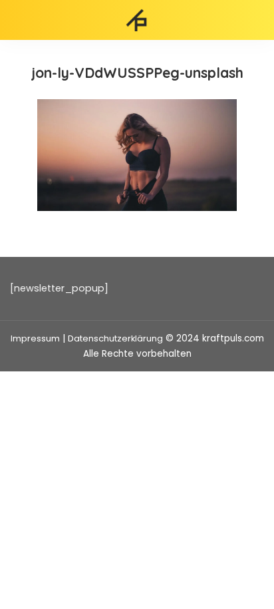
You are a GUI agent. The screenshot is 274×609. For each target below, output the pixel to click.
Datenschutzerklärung (115, 338)
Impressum (35, 338)
